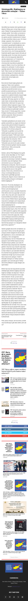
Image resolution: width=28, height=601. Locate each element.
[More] (24, 22)
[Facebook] (10, 22)
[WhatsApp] (17, 22)
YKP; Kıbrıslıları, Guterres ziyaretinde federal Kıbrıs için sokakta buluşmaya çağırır (17, 403)
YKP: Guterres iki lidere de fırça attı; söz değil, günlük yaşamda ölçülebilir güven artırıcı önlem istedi (14, 474)
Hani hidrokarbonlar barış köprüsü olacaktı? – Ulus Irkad (7, 336)
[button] (26, 2)
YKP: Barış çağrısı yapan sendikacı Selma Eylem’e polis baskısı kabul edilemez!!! (14, 371)
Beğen (25, 426)
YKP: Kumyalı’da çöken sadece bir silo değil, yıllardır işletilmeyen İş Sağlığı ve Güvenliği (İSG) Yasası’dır (13, 533)
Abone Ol (24, 435)
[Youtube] (22, 597)
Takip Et (25, 429)
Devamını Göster (14, 557)
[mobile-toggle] (2, 2)
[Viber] (21, 22)
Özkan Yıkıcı (23, 6)
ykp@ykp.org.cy (16, 586)
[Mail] (14, 597)
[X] (14, 22)
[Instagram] (9, 597)
